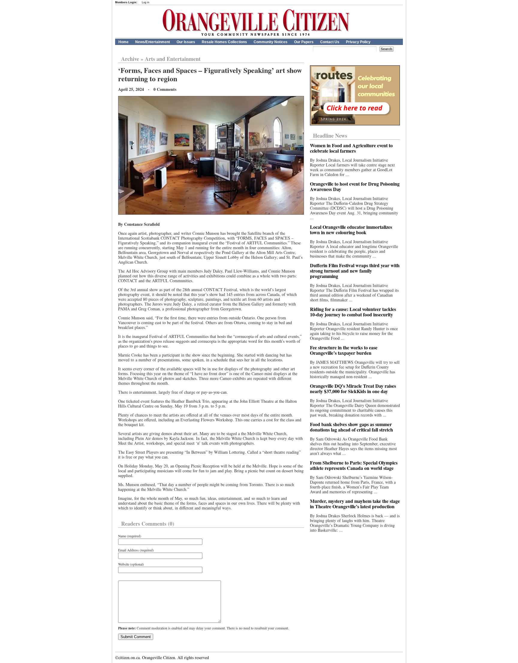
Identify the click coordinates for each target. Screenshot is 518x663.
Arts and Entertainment (173, 59)
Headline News (330, 135)
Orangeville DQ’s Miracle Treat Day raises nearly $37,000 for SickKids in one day (353, 388)
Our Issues (186, 42)
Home (123, 42)
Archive (130, 59)
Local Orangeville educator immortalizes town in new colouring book (351, 229)
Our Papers (304, 42)
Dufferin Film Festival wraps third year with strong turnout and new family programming (355, 270)
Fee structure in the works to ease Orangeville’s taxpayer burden (343, 350)
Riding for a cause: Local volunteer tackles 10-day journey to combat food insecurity (353, 312)
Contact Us (329, 42)
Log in (145, 2)
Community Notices (270, 42)
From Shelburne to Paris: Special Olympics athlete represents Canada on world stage (353, 465)
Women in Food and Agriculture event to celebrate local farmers (351, 148)
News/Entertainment (152, 42)
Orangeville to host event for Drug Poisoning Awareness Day (355, 186)
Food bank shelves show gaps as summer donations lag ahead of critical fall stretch (351, 427)
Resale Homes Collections (224, 42)
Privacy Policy (358, 42)
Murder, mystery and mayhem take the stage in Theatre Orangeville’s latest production (355, 503)
